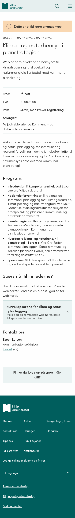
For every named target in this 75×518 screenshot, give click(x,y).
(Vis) (15, 349)
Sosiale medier (12, 506)
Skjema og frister (34, 460)
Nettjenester (31, 450)
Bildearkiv (52, 431)
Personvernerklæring (16, 486)
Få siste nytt (10, 450)
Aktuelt (28, 421)
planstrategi (11, 166)
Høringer (29, 431)
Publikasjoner (32, 441)
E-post (7, 349)
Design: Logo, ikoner (59, 421)
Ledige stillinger (13, 460)
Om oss (7, 421)
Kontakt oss (10, 431)
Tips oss (8, 441)
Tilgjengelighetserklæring (19, 496)
